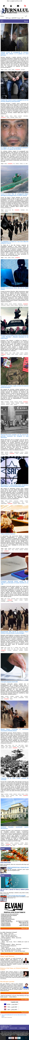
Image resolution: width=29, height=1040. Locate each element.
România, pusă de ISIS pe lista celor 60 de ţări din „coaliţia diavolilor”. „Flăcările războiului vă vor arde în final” (14, 337)
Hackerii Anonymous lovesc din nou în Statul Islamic (14, 288)
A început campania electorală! (9, 682)
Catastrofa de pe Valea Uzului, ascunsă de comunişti (14, 778)
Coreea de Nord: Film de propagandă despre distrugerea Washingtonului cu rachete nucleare (14, 194)
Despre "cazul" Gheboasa (7, 956)
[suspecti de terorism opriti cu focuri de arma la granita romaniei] (14, 384)
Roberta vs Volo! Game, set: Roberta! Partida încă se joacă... (14, 968)
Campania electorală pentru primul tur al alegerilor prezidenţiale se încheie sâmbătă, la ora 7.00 (14, 583)
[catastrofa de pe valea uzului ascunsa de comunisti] (14, 776)
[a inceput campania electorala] (14, 680)
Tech (2, 875)
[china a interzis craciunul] (14, 532)
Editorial (25, 953)
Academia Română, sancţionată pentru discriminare (14, 827)
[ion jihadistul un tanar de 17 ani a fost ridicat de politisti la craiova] (14, 240)
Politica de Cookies (20, 1034)
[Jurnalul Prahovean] (4, 6)
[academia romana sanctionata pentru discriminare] (14, 825)
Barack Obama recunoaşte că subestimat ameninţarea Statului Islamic (14, 729)
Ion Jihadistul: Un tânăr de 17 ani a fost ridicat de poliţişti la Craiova (14, 242)
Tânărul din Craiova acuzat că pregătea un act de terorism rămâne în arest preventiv (14, 100)
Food (2, 848)
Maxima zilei (24, 993)
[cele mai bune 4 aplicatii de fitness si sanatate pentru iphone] (14, 888)
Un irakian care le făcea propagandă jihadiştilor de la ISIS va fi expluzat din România (14, 148)
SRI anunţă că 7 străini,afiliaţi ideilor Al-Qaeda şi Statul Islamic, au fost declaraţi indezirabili (14, 485)
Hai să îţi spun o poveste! (7, 981)
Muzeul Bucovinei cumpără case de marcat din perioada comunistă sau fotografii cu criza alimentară (14, 436)
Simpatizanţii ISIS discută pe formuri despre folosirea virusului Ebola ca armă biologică (14, 632)
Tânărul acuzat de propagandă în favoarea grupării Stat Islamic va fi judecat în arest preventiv (14, 53)
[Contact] (18, 6)
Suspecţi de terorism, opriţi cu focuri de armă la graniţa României (14, 386)
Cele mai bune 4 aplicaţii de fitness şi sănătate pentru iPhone (14, 890)
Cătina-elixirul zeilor (5, 862)
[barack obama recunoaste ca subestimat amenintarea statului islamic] (14, 727)
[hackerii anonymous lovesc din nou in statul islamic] (14, 286)
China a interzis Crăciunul (8, 534)
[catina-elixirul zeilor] (14, 861)
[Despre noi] (11, 6)
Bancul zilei (25, 928)
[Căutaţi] (26, 16)
